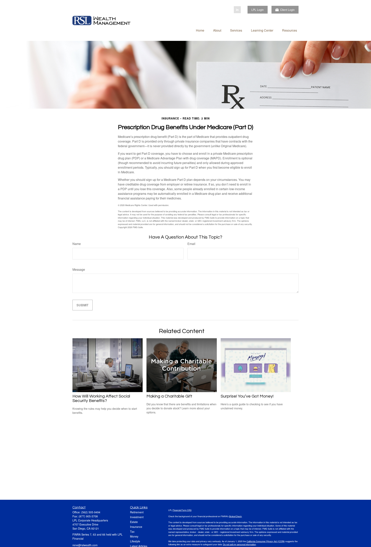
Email (191, 243)
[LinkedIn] (237, 9)
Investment (137, 517)
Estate (134, 522)
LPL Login (257, 10)
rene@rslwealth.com (85, 545)
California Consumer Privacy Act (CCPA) (266, 541)
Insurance (136, 527)
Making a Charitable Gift (169, 396)
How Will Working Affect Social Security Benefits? (101, 398)
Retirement (137, 512)
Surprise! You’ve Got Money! (247, 396)
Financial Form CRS (182, 510)
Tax (132, 531)
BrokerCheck (235, 516)
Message (78, 269)
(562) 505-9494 (90, 512)
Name (76, 243)
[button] (200, 30)
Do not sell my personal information (239, 544)
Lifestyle (135, 541)
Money (134, 536)
